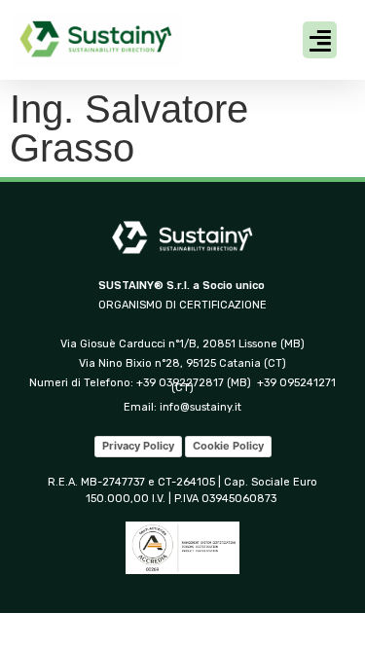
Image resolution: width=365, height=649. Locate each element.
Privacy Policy (138, 445)
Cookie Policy (228, 445)
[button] (320, 39)
